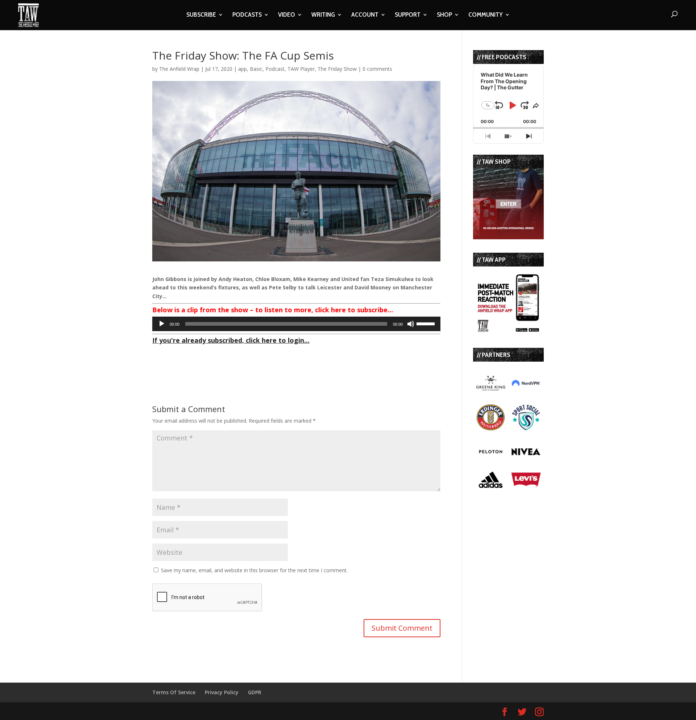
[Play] (161, 324)
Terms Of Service (173, 692)
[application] (296, 324)
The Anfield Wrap (179, 68)
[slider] (427, 323)
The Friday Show (337, 68)
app (242, 68)
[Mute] (410, 324)
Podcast (275, 68)
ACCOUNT (364, 15)
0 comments (377, 68)
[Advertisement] (237, 358)
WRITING (323, 15)
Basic (256, 68)
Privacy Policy (222, 692)
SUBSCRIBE (201, 15)
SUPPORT (407, 15)
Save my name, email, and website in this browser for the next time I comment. (254, 570)
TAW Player (301, 68)
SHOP (444, 15)
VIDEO (286, 15)
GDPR (254, 692)
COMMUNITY (485, 15)
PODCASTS (247, 15)
